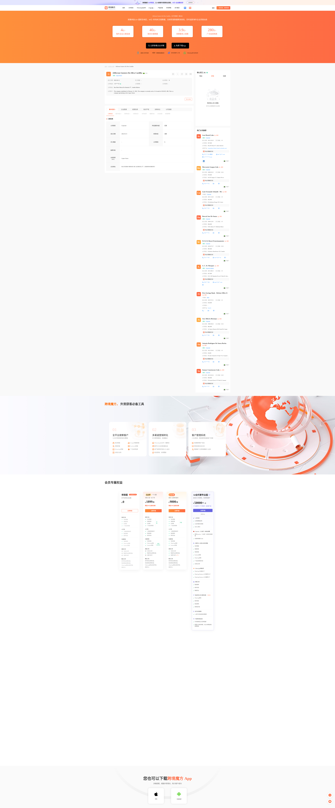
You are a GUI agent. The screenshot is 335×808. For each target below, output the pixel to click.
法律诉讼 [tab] (157, 109)
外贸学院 (168, 7)
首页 (123, 7)
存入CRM (188, 99)
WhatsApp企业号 (141, 7)
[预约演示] (330, 801)
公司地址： (111, 87)
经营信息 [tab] (135, 109)
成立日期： (111, 80)
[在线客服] (330, 795)
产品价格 (160, 7)
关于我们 (177, 7)
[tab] (110, 113)
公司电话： (111, 83)
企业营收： (165, 80)
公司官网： (165, 83)
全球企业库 (111, 66)
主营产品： (205, 148)
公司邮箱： (138, 83)
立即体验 (190, 2)
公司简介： (111, 91)
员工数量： (138, 80)
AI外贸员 (130, 7)
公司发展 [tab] (168, 109)
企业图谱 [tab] (124, 109)
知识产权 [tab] (146, 109)
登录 (213, 8)
